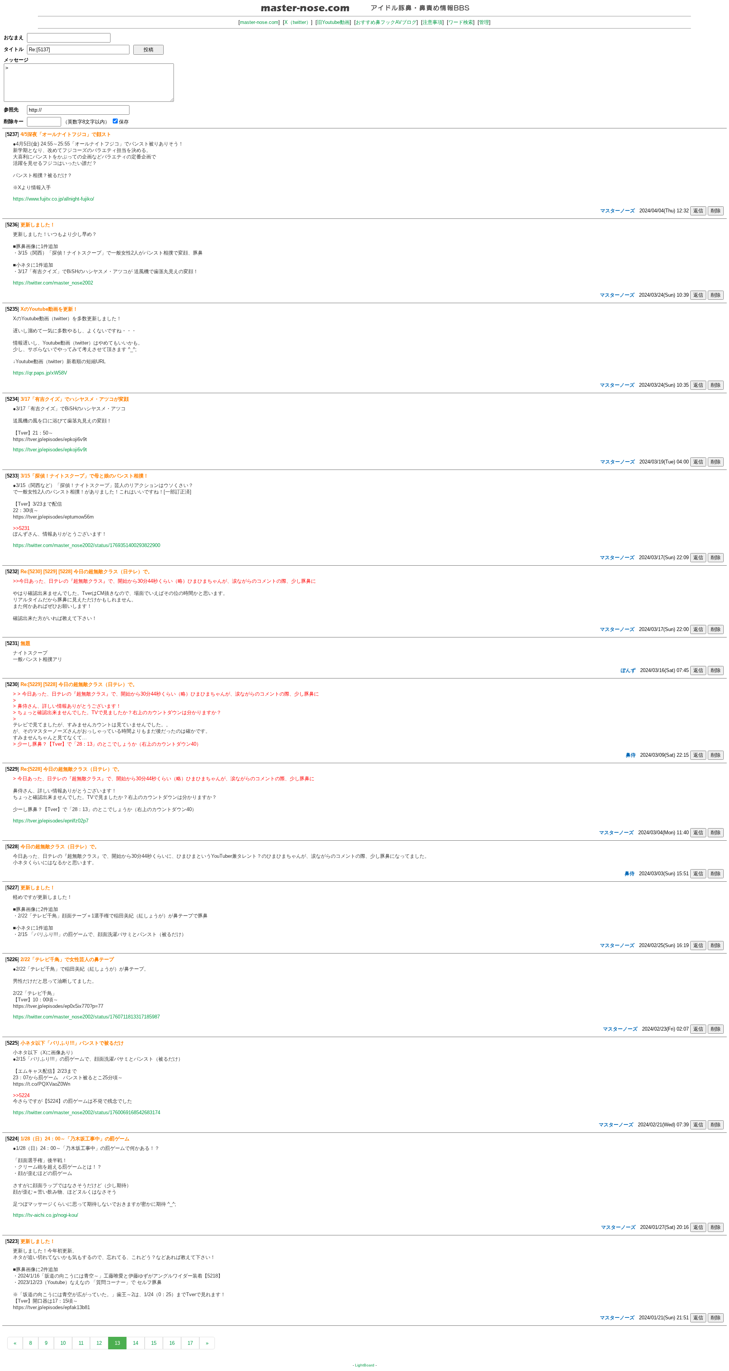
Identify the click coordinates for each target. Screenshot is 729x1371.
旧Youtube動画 (333, 22)
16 (172, 1343)
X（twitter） (297, 22)
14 (135, 1343)
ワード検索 (460, 22)
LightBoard (364, 1365)
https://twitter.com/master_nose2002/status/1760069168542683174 (86, 1112)
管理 (484, 22)
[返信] (698, 210)
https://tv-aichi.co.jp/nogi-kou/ (45, 1215)
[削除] (716, 210)
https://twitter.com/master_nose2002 (53, 283)
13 (117, 1343)
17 (190, 1343)
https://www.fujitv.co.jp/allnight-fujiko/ (53, 199)
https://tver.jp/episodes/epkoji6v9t (50, 449)
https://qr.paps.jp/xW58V (40, 373)
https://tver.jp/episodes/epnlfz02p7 (50, 821)
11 (81, 1343)
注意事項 (432, 22)
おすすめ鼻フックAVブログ (386, 22)
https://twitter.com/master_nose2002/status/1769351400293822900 (86, 545)
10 (63, 1343)
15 (153, 1343)
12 (99, 1343)
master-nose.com (259, 22)
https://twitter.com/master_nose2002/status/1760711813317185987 (86, 1017)
